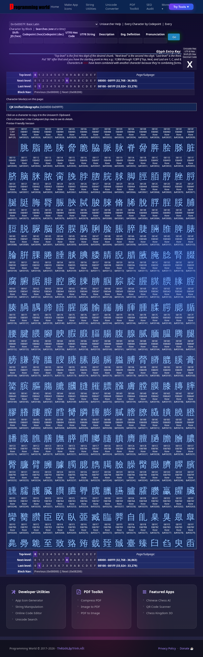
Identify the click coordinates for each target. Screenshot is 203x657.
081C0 (12, 445)
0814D (167, 236)
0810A (131, 129)
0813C (155, 210)
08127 (96, 183)
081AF (191, 393)
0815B (143, 262)
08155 (72, 262)
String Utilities (91, 7)
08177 (96, 314)
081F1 (24, 524)
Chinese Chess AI (158, 600)
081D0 (12, 472)
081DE (179, 472)
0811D (167, 157)
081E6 (84, 498)
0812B (143, 183)
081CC (155, 445)
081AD (167, 393)
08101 (24, 129)
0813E (179, 210)
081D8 (107, 472)
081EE (179, 498)
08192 (36, 367)
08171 (24, 314)
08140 (12, 236)
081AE (179, 393)
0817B (143, 314)
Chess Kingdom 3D (159, 613)
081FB (143, 524)
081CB (143, 445)
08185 (72, 341)
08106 (84, 129)
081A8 (107, 393)
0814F (191, 236)
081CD (167, 445)
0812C (155, 183)
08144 (60, 236)
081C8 (107, 445)
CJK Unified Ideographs (24, 107)
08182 (36, 341)
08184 (60, 341)
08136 (84, 210)
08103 (48, 129)
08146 (84, 236)
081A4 (60, 393)
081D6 (83, 472)
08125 (72, 183)
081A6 (84, 393)
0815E (179, 262)
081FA (131, 524)
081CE (179, 445)
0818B (143, 341)
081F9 (119, 524)
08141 (24, 236)
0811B (143, 157)
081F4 (60, 524)
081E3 (48, 498)
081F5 (72, 524)
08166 (84, 288)
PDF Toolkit (134, 7)
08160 (12, 288)
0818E (179, 341)
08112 (36, 157)
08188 (107, 341)
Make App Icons (71, 7)
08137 (96, 210)
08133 (48, 210)
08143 (48, 236)
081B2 (36, 419)
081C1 (24, 445)
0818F (191, 341)
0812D (167, 183)
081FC (155, 524)
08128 (107, 183)
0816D (167, 288)
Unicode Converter (112, 7)
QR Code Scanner (158, 607)
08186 (84, 341)
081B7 (96, 419)
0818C (155, 341)
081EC (155, 498)
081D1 (24, 472)
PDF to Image (90, 613)
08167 (96, 288)
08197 (96, 367)
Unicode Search (26, 619)
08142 (36, 236)
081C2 (36, 445)
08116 (84, 157)
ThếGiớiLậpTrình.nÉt (70, 648)
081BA (131, 419)
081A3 (48, 393)
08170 (12, 314)
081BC (155, 419)
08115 (72, 157)
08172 (36, 314)
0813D (167, 210)
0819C (155, 367)
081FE (179, 524)
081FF (191, 524)
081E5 (72, 498)
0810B (143, 129)
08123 (48, 183)
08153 (48, 262)
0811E (179, 157)
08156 (84, 262)
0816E (179, 288)
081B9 (119, 419)
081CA (131, 445)
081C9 (119, 445)
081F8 (107, 524)
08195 (72, 367)
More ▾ (165, 7)
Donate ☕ (186, 648)
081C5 (72, 445)
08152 (36, 262)
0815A (131, 262)
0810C (155, 129)
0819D (167, 367)
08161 (24, 288)
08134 (60, 210)
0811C (155, 157)
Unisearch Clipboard (58, 115)
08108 (107, 129)
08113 (48, 157)
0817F (191, 314)
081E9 (119, 498)
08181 (24, 341)
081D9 (119, 472)
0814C (155, 236)
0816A (131, 288)
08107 (96, 129)
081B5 (72, 419)
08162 (36, 288)
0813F (191, 210)
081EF (191, 498)
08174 (60, 314)
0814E (179, 236)
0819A (131, 367)
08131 (24, 210)
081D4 (60, 472)
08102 (36, 129)
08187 (96, 341)
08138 (107, 210)
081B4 (60, 419)
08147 (96, 236)
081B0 (12, 419)
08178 (107, 314)
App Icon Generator (29, 600)
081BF (191, 419)
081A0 (12, 393)
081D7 (95, 472)
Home (55, 7)
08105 (72, 129)
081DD (167, 472)
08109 (119, 129)
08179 (119, 314)
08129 (119, 183)
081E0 (12, 498)
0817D (167, 314)
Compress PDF (91, 600)
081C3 (48, 445)
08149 (119, 236)
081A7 (96, 393)
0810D (167, 129)
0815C (155, 262)
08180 (12, 341)
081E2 (36, 498)
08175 (72, 314)
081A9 (119, 393)
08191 (24, 367)
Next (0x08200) (72, 92)
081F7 (96, 524)
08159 (119, 262)
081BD (167, 419)
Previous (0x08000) (46, 92)
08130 (12, 210)
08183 (48, 341)
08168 (107, 288)
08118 (107, 157)
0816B (143, 288)
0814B (143, 236)
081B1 (24, 419)
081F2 (36, 524)
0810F (191, 129)
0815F (191, 262)
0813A (131, 210)
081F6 (84, 524)
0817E (179, 314)
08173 (48, 314)
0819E (179, 367)
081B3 (48, 419)
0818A (131, 341)
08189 (119, 341)
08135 (72, 210)
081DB (143, 472)
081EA (131, 498)
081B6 (84, 419)
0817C (155, 314)
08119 (119, 157)
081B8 (107, 419)
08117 (96, 157)
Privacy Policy (167, 648)
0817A (131, 314)
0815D (167, 262)
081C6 (84, 445)
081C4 (60, 445)
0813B (143, 210)
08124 (60, 183)
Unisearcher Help (110, 24)
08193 (48, 367)
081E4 (60, 498)
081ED (167, 498)
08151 (24, 262)
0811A (131, 157)
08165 (72, 288)
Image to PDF (90, 607)
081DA (131, 472)
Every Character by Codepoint (143, 24)
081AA (131, 393)
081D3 (48, 472)
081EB (143, 498)
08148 (107, 236)
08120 (12, 183)
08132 (36, 210)
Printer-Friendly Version (20, 123)
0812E (179, 183)
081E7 (96, 498)
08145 (72, 236)
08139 (119, 210)
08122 (36, 183)
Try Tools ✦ (181, 6)
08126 (84, 183)
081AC (155, 393)
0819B (143, 367)
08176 (84, 314)
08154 (60, 262)
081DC (155, 472)
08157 (96, 262)
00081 (12, 129)
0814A (131, 236)
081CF (191, 445)
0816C (155, 288)
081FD (167, 524)
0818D (167, 341)
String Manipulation (29, 607)
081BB (143, 419)
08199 (119, 367)
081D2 (36, 472)
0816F (191, 288)
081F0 (12, 524)
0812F (191, 183)
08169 (119, 288)
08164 (60, 288)
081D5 (72, 472)
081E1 (24, 498)
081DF (191, 472)
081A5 (72, 393)
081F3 (48, 524)
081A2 (36, 393)
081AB (143, 393)
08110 (12, 157)
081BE (179, 419)
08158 (107, 262)
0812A (131, 183)
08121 (24, 183)
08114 (60, 157)
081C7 (96, 445)
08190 (12, 367)
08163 (48, 288)
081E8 (107, 498)
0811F (191, 157)
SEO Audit (150, 7)
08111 (24, 157)
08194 (60, 367)
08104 (60, 129)
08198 (107, 367)
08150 (12, 262)
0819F (191, 367)
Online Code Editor (28, 613)
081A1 (24, 393)
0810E (179, 129)
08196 (84, 367)
